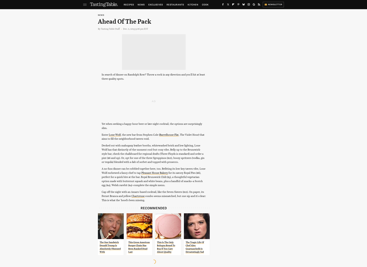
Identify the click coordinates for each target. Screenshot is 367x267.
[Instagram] (248, 5)
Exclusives (155, 4)
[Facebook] (222, 5)
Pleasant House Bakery (154, 172)
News (141, 4)
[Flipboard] (233, 5)
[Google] (253, 5)
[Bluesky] (243, 5)
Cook (205, 4)
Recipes (129, 4)
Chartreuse (138, 196)
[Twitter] (228, 5)
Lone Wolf (115, 134)
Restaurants (175, 4)
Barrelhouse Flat (169, 134)
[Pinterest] (238, 5)
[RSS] (259, 5)
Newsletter (275, 4)
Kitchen (193, 4)
